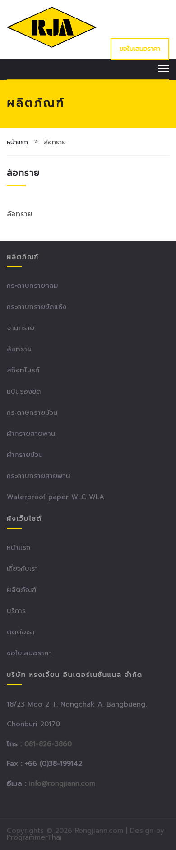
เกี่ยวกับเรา (22, 568)
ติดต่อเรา (21, 632)
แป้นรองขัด (24, 391)
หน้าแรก (17, 142)
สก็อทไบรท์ (23, 370)
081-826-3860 (48, 744)
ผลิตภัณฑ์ (22, 590)
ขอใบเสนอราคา (140, 49)
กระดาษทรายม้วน (32, 412)
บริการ (16, 611)
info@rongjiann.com (62, 783)
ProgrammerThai (34, 837)
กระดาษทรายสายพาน (38, 476)
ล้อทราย (19, 349)
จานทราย (20, 328)
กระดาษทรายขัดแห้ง (36, 307)
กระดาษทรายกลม (32, 286)
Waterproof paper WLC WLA (55, 497)
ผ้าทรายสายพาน (31, 433)
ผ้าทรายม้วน (25, 455)
